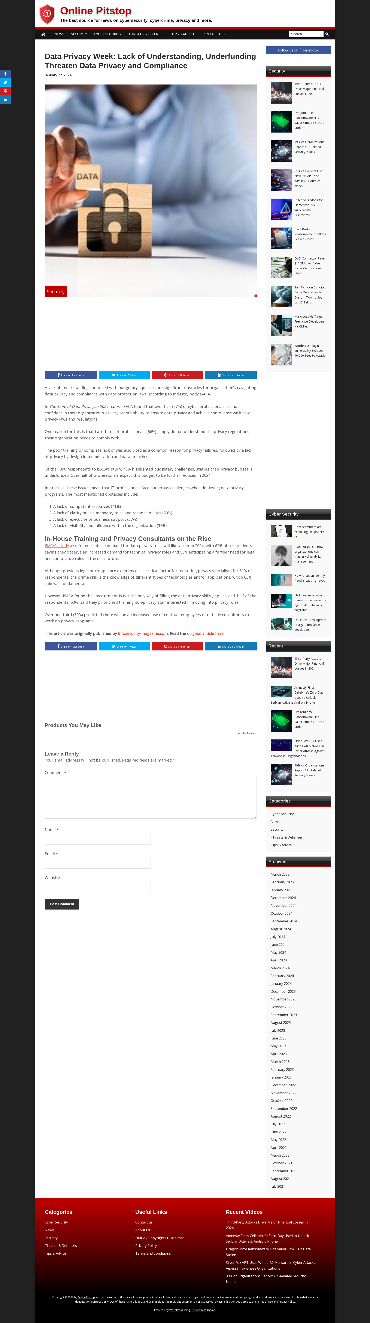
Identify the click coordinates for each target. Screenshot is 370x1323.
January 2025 (281, 890)
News (59, 34)
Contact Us (213, 34)
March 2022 (280, 1155)
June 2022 (278, 1132)
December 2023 (283, 991)
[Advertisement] (151, 334)
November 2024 (283, 905)
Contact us (143, 1222)
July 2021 (278, 1186)
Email (51, 853)
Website (52, 877)
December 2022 (283, 1085)
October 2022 (281, 1100)
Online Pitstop (95, 11)
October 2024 (281, 913)
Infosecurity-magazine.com (143, 633)
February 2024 (282, 975)
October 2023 (281, 1007)
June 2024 (278, 944)
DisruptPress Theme (203, 1310)
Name (52, 829)
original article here (205, 633)
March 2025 (280, 874)
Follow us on (298, 50)
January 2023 (281, 1077)
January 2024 (281, 983)
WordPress (176, 1310)
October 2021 (281, 1163)
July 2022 (278, 1124)
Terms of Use (265, 1301)
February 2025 (282, 882)
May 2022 (278, 1139)
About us (142, 1230)
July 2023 (278, 1030)
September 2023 (284, 1014)
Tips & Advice (183, 34)
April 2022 (279, 1147)
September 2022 (284, 1108)
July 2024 (278, 936)
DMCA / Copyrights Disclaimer (159, 1238)
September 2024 (284, 921)
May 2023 (278, 1046)
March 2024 (280, 968)
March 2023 (280, 1061)
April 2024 (279, 960)
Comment (55, 772)
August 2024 (281, 929)
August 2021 (281, 1178)
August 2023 (281, 1022)
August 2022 (281, 1116)
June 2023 (278, 1038)
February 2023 (282, 1069)
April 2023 (279, 1053)
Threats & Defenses (146, 34)
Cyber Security (107, 34)
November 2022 (283, 1093)
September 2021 (284, 1171)
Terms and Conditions (153, 1253)
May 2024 (278, 952)
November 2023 (283, 999)
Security (79, 34)
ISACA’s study (57, 545)
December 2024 (283, 897)
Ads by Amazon (247, 733)
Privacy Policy (146, 1245)
